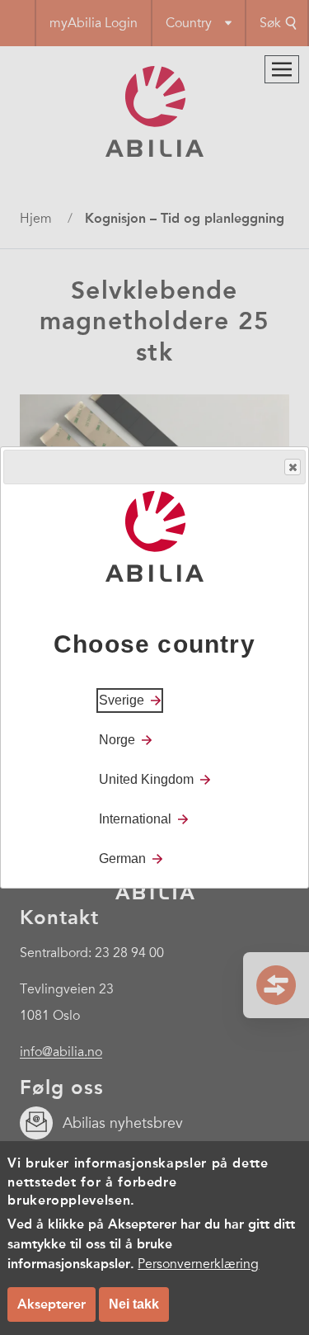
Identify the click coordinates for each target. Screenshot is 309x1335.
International (135, 819)
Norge (117, 740)
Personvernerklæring (198, 1264)
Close (292, 467)
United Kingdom (146, 779)
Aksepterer (51, 1304)
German (122, 858)
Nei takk (134, 1304)
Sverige (121, 700)
